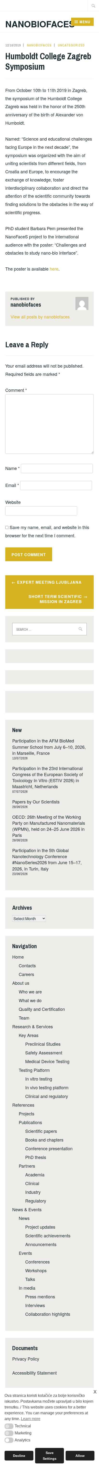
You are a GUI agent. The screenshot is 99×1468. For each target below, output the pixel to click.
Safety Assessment (43, 1052)
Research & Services (32, 1026)
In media (27, 1288)
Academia (34, 1174)
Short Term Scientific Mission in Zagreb (55, 599)
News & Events (27, 1209)
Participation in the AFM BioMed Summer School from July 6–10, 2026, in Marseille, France (49, 746)
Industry (33, 1192)
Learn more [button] (30, 1419)
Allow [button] (80, 1456)
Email (12, 485)
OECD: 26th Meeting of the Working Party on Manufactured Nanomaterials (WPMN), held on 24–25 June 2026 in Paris (48, 826)
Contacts (27, 965)
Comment (16, 390)
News (24, 1218)
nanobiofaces (39, 45)
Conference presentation (49, 1148)
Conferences (37, 1261)
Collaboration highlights (47, 1314)
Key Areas (28, 1035)
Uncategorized (71, 45)
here (54, 268)
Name (12, 468)
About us (20, 983)
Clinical (32, 1183)
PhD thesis (35, 1157)
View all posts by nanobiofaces (40, 316)
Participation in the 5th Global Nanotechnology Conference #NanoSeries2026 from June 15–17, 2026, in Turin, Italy (47, 859)
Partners (27, 1166)
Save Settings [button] (49, 1455)
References (23, 1105)
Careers (26, 974)
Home (18, 956)
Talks (30, 1279)
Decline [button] (19, 1456)
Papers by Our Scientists (36, 801)
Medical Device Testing (47, 1061)
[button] (9, 1426)
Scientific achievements (47, 1235)
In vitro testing (38, 1078)
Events (25, 1253)
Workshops (36, 1270)
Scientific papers (41, 1131)
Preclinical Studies (43, 1044)
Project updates (40, 1227)
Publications (30, 1122)
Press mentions (40, 1296)
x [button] (95, 1391)
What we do (30, 1000)
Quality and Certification (42, 1009)
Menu (85, 21)
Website (13, 502)
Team (24, 1017)
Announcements (40, 1244)
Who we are (30, 991)
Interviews (35, 1305)
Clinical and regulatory (46, 1096)
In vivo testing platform (46, 1087)
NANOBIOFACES (40, 23)
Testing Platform (34, 1070)
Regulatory (35, 1200)
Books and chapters (44, 1139)
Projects (26, 1113)
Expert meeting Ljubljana (49, 582)
